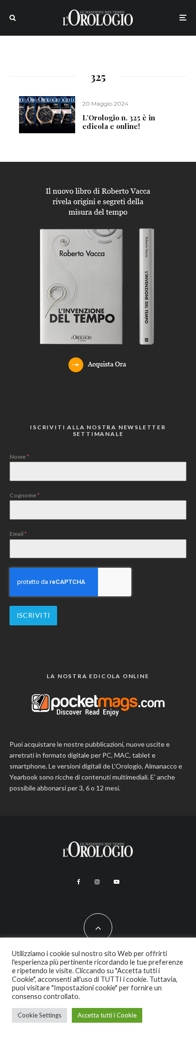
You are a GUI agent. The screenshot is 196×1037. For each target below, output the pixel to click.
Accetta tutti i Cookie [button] (107, 1015)
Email (18, 533)
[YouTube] (117, 882)
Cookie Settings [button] (39, 1015)
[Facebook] (79, 882)
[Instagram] (97, 882)
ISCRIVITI (33, 615)
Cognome (24, 495)
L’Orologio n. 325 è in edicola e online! (118, 121)
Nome (19, 456)
